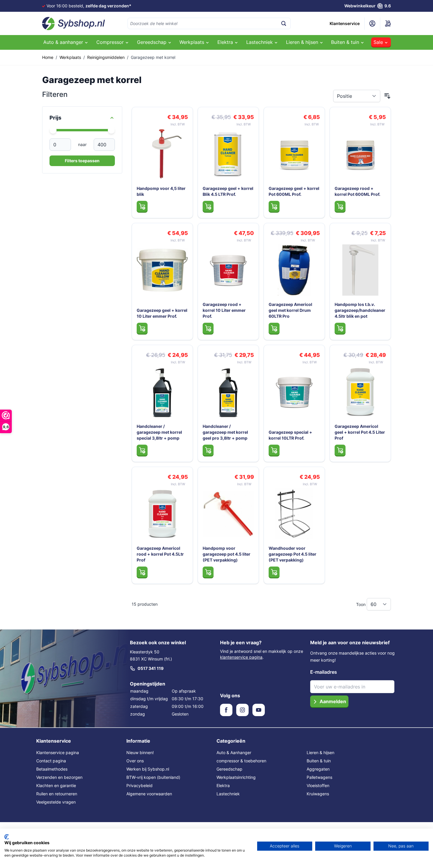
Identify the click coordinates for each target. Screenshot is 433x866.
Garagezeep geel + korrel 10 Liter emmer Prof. (162, 313)
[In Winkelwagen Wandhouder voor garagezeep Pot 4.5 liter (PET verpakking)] (274, 572)
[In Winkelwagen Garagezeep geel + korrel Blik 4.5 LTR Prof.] (208, 206)
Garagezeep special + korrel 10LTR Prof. (290, 435)
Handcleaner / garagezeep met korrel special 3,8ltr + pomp (159, 432)
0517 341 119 (150, 668)
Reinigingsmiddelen (106, 57)
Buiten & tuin (319, 760)
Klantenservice (345, 23)
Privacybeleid (139, 785)
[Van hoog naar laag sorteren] (387, 96)
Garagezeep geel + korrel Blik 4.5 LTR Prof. (228, 191)
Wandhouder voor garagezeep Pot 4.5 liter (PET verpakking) (292, 554)
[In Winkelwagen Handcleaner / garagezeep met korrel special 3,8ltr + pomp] (142, 450)
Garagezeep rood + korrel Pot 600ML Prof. (357, 191)
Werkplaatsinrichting (236, 777)
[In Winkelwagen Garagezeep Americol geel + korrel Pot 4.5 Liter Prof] (340, 450)
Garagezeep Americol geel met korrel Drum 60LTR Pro (290, 310)
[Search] (284, 23)
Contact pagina (51, 760)
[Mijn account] (372, 23)
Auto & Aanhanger (233, 752)
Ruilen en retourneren (56, 793)
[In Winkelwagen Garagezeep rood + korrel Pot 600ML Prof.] (340, 206)
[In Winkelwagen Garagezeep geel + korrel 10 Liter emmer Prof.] (142, 328)
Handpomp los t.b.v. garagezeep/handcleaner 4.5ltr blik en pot (360, 310)
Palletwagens (319, 777)
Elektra (223, 785)
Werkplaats (70, 57)
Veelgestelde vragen (56, 801)
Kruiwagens (318, 793)
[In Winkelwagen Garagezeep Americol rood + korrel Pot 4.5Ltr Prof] (142, 572)
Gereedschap (229, 768)
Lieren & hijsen (320, 752)
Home (47, 57)
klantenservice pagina (241, 657)
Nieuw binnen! (140, 752)
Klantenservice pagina (57, 752)
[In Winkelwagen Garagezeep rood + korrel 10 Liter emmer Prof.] (208, 328)
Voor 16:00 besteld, (89, 5)
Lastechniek (228, 793)
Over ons (135, 760)
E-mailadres (323, 672)
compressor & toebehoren (241, 760)
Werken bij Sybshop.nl (147, 768)
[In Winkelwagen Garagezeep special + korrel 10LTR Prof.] (274, 450)
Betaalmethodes (51, 768)
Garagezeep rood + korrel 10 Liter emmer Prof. (224, 310)
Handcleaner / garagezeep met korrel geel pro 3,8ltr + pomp (225, 432)
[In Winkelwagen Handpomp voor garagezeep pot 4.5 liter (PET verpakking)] (208, 572)
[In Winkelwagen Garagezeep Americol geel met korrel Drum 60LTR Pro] (274, 328)
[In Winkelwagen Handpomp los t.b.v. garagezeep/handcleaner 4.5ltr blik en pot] (340, 328)
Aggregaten (318, 768)
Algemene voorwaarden (149, 793)
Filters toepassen (82, 160)
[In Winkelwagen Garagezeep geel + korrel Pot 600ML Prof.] (274, 206)
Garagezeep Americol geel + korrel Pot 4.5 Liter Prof (360, 432)
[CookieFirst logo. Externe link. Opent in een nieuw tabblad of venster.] (6, 836)
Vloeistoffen (318, 785)
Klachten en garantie (56, 785)
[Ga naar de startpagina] (73, 23)
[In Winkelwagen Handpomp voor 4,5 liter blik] (142, 206)
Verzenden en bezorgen (59, 777)
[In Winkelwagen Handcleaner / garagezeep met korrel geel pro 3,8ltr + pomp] (208, 450)
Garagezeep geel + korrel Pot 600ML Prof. (294, 191)
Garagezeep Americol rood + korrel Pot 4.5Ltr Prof (160, 554)
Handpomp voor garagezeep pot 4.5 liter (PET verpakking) (226, 554)
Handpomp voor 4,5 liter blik (161, 191)
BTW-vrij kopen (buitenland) (153, 777)
